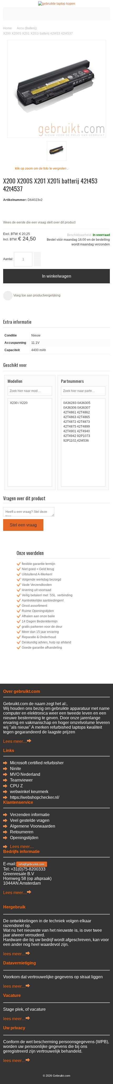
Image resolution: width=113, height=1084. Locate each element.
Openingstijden (24, 837)
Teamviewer (21, 780)
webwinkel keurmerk (29, 791)
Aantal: (8, 259)
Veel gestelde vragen (29, 820)
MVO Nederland (25, 774)
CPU (15, 786)
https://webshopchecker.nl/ (34, 797)
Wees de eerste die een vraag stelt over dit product (39, 222)
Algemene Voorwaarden (32, 826)
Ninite (15, 768)
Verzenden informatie (30, 814)
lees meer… (14, 954)
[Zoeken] (47, 390)
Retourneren (21, 832)
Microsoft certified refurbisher (37, 763)
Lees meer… (15, 741)
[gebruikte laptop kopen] (56, 3)
